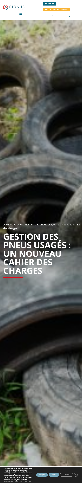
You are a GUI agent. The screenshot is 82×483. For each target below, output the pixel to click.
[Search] (70, 16)
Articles (18, 224)
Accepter (42, 475)
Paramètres (66, 475)
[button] (20, 14)
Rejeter (54, 475)
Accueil (7, 224)
